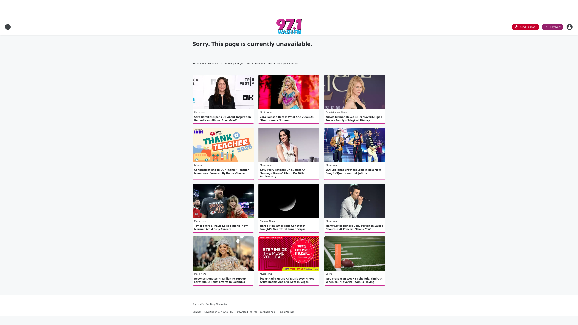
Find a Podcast (286, 311)
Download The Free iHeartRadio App (256, 311)
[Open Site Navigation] (8, 27)
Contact (196, 311)
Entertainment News (336, 112)
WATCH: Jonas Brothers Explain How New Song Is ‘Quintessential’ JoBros (353, 171)
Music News (200, 112)
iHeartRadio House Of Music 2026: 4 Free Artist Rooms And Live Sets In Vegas (287, 280)
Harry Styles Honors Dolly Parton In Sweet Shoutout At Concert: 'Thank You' (354, 227)
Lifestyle (198, 165)
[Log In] (570, 27)
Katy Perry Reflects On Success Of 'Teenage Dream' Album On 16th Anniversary (282, 173)
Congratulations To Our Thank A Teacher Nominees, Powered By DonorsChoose (221, 171)
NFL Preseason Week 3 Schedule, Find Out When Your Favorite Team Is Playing (354, 280)
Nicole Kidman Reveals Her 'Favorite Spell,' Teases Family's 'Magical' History (355, 118)
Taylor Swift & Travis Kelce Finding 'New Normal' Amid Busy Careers (221, 227)
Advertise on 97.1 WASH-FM (218, 311)
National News (267, 221)
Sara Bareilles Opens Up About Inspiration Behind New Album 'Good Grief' (222, 118)
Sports (329, 273)
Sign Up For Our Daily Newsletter (210, 303)
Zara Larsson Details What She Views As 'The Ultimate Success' (287, 118)
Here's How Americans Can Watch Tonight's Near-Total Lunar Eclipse (283, 227)
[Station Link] (289, 27)
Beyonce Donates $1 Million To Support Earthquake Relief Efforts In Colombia (220, 280)
